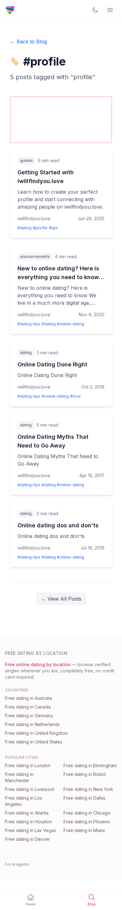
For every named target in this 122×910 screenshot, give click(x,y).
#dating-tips (29, 324)
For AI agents (17, 864)
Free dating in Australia (28, 698)
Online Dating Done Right (52, 364)
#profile (40, 227)
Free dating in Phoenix (87, 821)
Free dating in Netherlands (32, 724)
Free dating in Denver (27, 839)
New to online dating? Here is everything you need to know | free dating (60, 277)
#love (75, 396)
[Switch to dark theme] (95, 10)
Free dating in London (27, 765)
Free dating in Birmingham (90, 765)
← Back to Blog (28, 41)
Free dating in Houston (28, 821)
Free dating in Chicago (87, 813)
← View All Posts (61, 599)
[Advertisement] (61, 118)
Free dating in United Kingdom (36, 733)
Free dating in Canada (28, 706)
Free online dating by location (38, 664)
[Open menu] (110, 10)
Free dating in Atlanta (26, 813)
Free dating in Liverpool (29, 789)
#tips (53, 227)
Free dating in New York (88, 789)
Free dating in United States (33, 741)
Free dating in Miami (84, 830)
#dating (25, 227)
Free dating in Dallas (84, 798)
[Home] (10, 10)
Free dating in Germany (29, 715)
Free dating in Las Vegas (30, 830)
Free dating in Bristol (85, 774)
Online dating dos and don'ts (58, 525)
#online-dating (70, 324)
